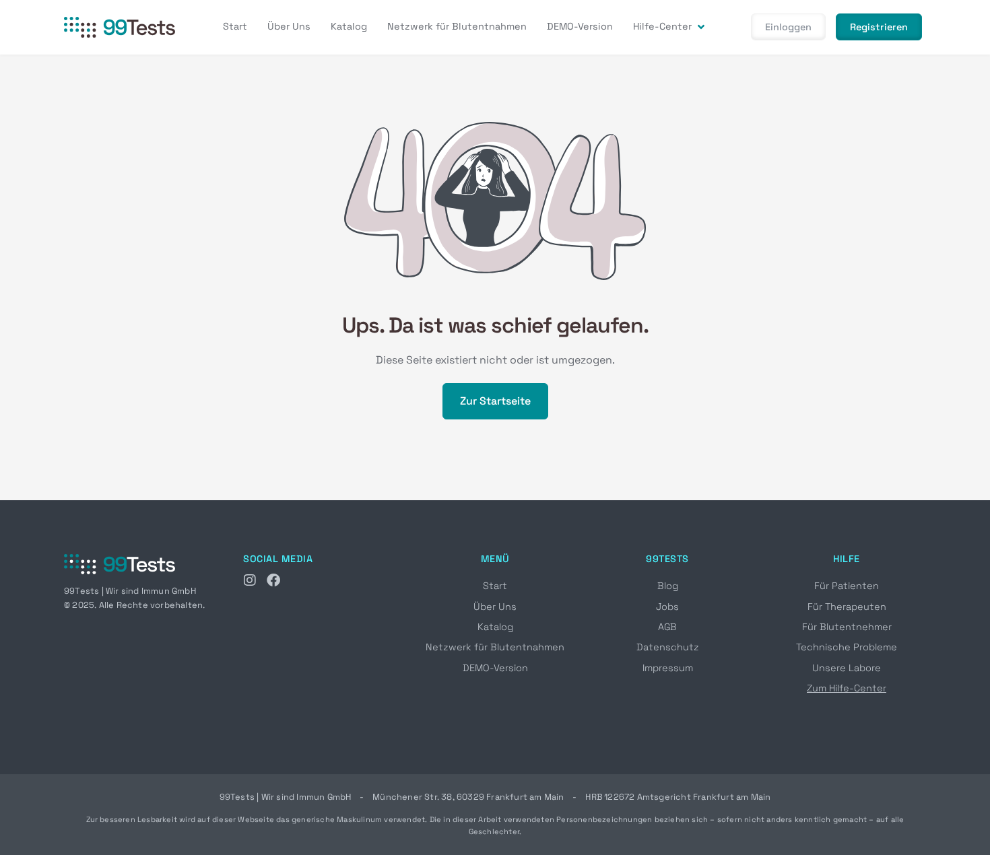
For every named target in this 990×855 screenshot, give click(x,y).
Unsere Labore (846, 668)
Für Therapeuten (846, 607)
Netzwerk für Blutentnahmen (495, 647)
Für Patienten (846, 586)
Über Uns (495, 607)
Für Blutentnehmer (847, 627)
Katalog (495, 627)
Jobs (667, 607)
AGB (667, 627)
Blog (667, 586)
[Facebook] (273, 580)
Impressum (667, 668)
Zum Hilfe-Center (846, 688)
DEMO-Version (495, 668)
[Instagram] (250, 580)
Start (495, 586)
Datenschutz (667, 647)
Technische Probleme (846, 647)
